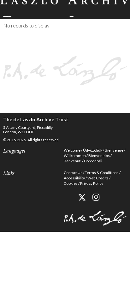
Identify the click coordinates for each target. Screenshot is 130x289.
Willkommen (75, 155)
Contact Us (73, 172)
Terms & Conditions (102, 172)
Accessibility (74, 178)
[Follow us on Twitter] (82, 197)
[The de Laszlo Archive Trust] (65, 8)
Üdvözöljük (92, 150)
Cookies (71, 183)
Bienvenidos (99, 155)
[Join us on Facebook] (68, 197)
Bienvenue (114, 150)
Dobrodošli (93, 161)
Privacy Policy (91, 183)
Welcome (72, 150)
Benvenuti (72, 161)
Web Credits (98, 178)
